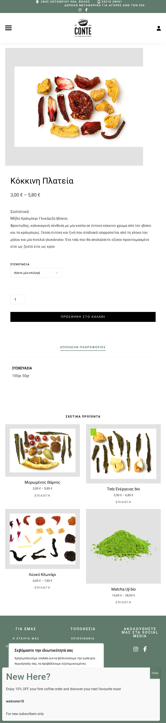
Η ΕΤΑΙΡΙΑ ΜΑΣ (26, 638)
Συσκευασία (20, 264)
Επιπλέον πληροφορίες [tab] (83, 347)
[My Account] (159, 28)
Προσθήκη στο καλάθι (83, 316)
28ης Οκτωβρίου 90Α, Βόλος (65, 1)
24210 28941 (112, 1)
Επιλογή (42, 495)
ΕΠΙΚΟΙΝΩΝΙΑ (83, 638)
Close (155, 673)
